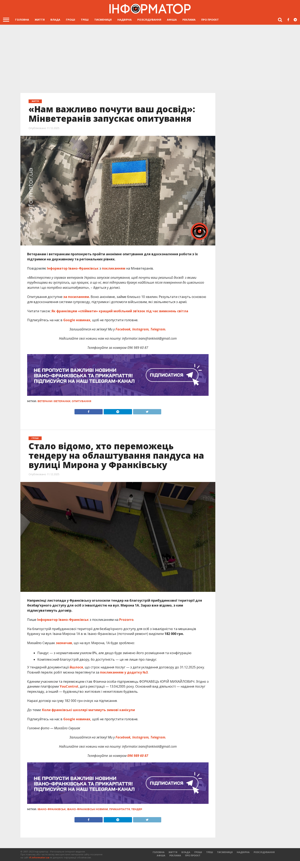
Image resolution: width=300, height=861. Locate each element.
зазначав (64, 643)
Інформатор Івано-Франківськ (73, 268)
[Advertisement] (150, 59)
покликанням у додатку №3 (124, 672)
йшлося (76, 667)
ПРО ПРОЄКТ (210, 19)
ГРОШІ (70, 19)
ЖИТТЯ (40, 19)
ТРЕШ (85, 19)
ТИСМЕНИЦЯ (103, 19)
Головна (22, 19)
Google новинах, (77, 320)
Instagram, (140, 329)
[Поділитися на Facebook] (88, 410)
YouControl (69, 686)
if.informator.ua (39, 857)
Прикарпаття (119, 809)
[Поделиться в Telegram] (117, 818)
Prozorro (126, 619)
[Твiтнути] (147, 410)
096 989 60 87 (137, 755)
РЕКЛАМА (189, 19)
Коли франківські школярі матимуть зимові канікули (88, 710)
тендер (136, 809)
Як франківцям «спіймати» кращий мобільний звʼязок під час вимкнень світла (119, 311)
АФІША (172, 19)
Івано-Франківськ (52, 809)
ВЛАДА (55, 19)
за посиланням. (76, 296)
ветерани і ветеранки (54, 401)
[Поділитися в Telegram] (117, 410)
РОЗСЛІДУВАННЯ (149, 19)
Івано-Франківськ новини (87, 809)
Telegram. (158, 329)
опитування (81, 401)
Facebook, (123, 329)
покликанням (113, 268)
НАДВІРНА (124, 19)
